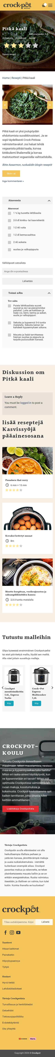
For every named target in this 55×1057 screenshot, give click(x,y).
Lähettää (27, 281)
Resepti (16, 78)
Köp (9, 703)
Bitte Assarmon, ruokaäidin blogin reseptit (27, 164)
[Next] (52, 688)
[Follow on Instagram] (12, 933)
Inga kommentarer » (13, 181)
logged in (25, 402)
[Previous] (3, 688)
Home (6, 78)
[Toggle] (49, 200)
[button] (50, 5)
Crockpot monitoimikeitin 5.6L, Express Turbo (14, 693)
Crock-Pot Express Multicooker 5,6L (39, 693)
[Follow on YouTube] (18, 933)
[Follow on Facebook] (5, 933)
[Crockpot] (17, 5)
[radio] (6, 45)
